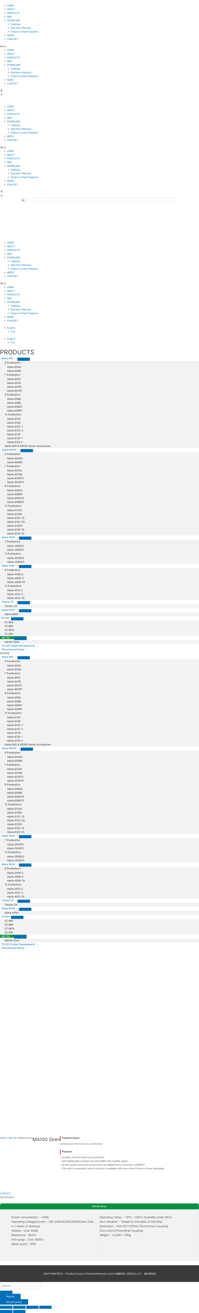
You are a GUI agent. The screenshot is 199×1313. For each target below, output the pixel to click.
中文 (13, 331)
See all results (14, 1301)
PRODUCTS (13, 12)
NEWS (10, 35)
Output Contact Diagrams (24, 31)
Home (3, 1137)
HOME (10, 5)
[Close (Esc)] (6, 1307)
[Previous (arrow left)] (6, 1311)
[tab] (99, 653)
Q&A (9, 16)
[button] (99, 46)
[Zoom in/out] (45, 1307)
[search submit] (6, 1292)
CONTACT (12, 39)
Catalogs (15, 24)
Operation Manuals (21, 27)
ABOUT (11, 9)
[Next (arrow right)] (19, 1311)
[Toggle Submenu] (23, 359)
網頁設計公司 (134, 1273)
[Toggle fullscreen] (32, 1307)
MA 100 (13, 1137)
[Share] (19, 1307)
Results (10, 1296)
